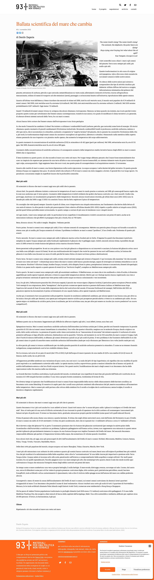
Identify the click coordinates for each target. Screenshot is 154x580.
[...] (49, 571)
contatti (134, 9)
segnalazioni (114, 9)
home (94, 9)
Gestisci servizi (105, 562)
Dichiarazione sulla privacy (25, 576)
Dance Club (39, 557)
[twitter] (125, 4)
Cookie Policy (116, 574)
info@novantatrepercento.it (67, 557)
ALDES (21, 560)
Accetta (107, 569)
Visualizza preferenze (142, 569)
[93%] (30, 9)
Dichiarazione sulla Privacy (129, 574)
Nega (124, 569)
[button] (150, 546)
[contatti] (135, 4)
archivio (125, 9)
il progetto (102, 9)
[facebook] (130, 4)
